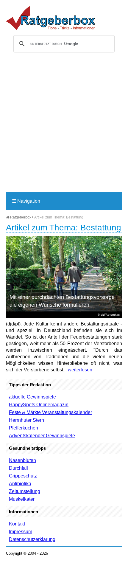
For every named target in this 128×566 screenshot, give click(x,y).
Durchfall (18, 468)
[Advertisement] (64, 125)
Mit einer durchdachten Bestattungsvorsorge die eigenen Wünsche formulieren (62, 301)
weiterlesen (79, 369)
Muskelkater (22, 499)
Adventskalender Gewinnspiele (42, 435)
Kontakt (17, 523)
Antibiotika (20, 483)
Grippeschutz (23, 475)
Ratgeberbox (20, 217)
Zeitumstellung (24, 491)
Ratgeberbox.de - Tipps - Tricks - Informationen (50, 18)
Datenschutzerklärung (32, 539)
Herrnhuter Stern (26, 420)
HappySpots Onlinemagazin (38, 404)
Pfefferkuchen (23, 427)
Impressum (20, 531)
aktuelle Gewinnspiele (32, 396)
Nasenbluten (22, 460)
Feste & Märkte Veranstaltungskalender (50, 412)
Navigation (26, 201)
